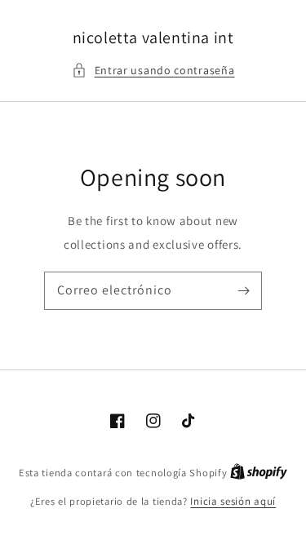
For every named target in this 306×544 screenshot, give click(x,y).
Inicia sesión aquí (233, 501)
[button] (153, 71)
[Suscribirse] (243, 290)
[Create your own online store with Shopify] (258, 473)
